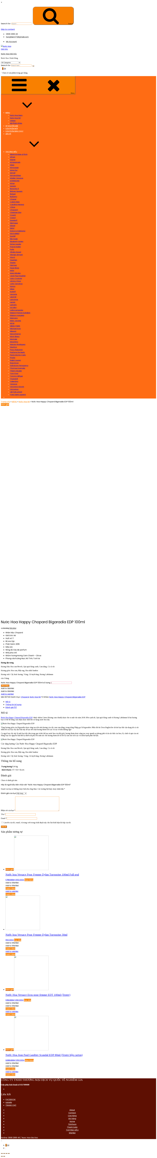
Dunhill (12, 236)
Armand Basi (15, 175)
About (72, 1110)
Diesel (12, 225)
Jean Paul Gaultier (18, 276)
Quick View (10, 888)
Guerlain (13, 260)
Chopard (14, 210)
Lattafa (13, 305)
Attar (12, 183)
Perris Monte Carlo (18, 355)
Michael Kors (15, 328)
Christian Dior (15, 212)
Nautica (13, 347)
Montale (13, 339)
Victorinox (14, 389)
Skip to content (8, 29)
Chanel (13, 199)
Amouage (14, 167)
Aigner (13, 159)
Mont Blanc (15, 336)
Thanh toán (72, 1127)
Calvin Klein (15, 202)
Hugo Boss (14, 268)
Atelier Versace (16, 178)
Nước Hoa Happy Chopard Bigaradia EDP (67, 697)
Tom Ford (14, 373)
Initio (12, 270)
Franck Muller (15, 247)
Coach (13, 215)
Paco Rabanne (16, 349)
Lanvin (12, 302)
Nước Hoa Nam (16, 115)
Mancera (14, 318)
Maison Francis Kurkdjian (20, 313)
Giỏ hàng (72, 1118)
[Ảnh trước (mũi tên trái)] (2, 1156)
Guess (13, 262)
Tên (3, 814)
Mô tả (8, 701)
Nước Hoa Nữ (15, 118)
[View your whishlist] (1, 71)
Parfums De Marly (17, 352)
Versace (13, 384)
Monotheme (15, 334)
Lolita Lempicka (16, 310)
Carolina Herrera (17, 204)
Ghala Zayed (15, 252)
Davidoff (13, 220)
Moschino (14, 342)
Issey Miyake (15, 273)
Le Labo (13, 307)
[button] (7, 688)
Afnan (12, 157)
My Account (11, 41)
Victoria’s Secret (17, 386)
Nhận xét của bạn (8, 810)
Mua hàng (5, 685)
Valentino (14, 381)
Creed (13, 217)
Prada (12, 357)
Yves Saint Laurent (18, 394)
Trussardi (14, 379)
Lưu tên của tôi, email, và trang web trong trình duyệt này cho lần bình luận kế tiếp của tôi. (37, 823)
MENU (8, 112)
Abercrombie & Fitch (18, 154)
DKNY (12, 228)
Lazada (9, 1102)
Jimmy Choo (15, 281)
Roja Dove (14, 363)
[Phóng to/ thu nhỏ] (9, 1153)
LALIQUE (13, 297)
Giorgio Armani (16, 254)
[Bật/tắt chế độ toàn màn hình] (6, 1153)
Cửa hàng (72, 1115)
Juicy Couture (16, 278)
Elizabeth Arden (16, 241)
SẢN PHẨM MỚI (12, 128)
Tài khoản (72, 1124)
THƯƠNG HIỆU (11, 151)
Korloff (13, 291)
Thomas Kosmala (17, 368)
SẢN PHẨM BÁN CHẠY (14, 131)
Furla (12, 249)
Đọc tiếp (17, 940)
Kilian (12, 289)
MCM (12, 323)
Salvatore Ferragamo (19, 365)
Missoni (13, 331)
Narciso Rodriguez (17, 344)
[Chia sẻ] (4, 1153)
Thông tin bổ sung (13, 704)
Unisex (13, 120)
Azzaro (13, 186)
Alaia (12, 165)
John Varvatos (16, 283)
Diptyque (14, 223)
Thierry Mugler (16, 371)
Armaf (12, 173)
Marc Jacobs (15, 320)
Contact (72, 1113)
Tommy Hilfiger (16, 376)
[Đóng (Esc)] (2, 1153)
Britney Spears (16, 191)
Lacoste (13, 294)
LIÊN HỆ (8, 134)
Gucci (12, 257)
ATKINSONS (14, 181)
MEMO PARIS (15, 326)
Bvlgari (13, 194)
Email (4, 818)
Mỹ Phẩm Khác (16, 123)
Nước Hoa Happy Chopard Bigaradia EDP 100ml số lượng (25, 682)
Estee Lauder (15, 244)
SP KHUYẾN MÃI (12, 126)
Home (72, 1121)
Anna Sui (13, 170)
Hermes (13, 265)
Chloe (12, 207)
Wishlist (72, 1133)
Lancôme (14, 299)
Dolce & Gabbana (17, 231)
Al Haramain (15, 162)
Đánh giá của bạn (8, 793)
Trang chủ (5, 401)
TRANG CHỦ (11, 1105)
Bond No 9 (14, 188)
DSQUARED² (15, 233)
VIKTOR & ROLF (16, 392)
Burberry (13, 196)
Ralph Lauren (15, 360)
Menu (72, 93)
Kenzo (12, 286)
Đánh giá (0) (11, 707)
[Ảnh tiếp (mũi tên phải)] (4, 1156)
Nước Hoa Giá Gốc (9, 54)
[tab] (72, 701)
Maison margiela (17, 315)
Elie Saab (14, 239)
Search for (5, 65)
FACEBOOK (11, 1099)
